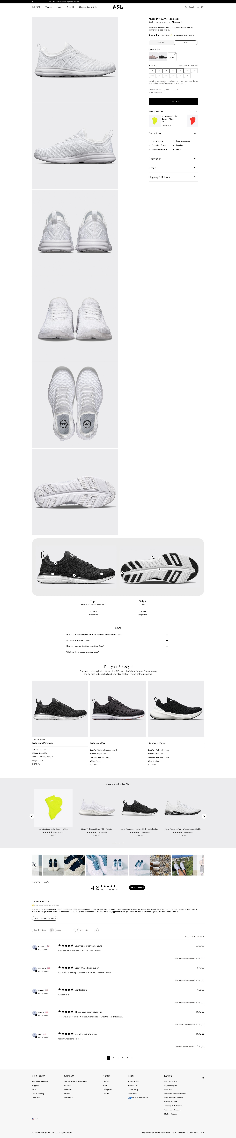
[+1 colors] (172, 54)
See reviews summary (183, 35)
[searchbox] (40, 930)
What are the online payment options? (82, 652)
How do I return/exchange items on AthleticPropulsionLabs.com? (93, 634)
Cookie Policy (133, 1089)
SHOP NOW (36, 764)
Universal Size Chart (186, 65)
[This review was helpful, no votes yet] (197, 958)
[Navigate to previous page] (104, 1058)
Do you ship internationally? (78, 640)
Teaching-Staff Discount (173, 1106)
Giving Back (107, 1089)
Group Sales (68, 1098)
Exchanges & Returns (40, 1081)
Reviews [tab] (36, 881)
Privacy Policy (133, 1081)
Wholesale (68, 1089)
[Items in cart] (202, 7)
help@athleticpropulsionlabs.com (152, 1132)
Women (48, 8)
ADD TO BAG (166, 126)
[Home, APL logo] (118, 7)
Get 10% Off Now (170, 1081)
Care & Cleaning (38, 1093)
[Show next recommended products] (196, 111)
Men (59, 8)
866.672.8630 (171, 1132)
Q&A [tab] (46, 881)
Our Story (106, 1081)
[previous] (198, 2)
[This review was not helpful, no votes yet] (201, 958)
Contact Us (36, 1098)
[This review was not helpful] (201, 1046)
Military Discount (170, 1102)
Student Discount (170, 1114)
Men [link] (185, 42)
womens (160, 83)
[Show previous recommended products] (189, 111)
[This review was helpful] (197, 1024)
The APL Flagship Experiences (75, 1081)
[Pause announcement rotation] (32, 2)
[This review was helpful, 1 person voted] (197, 1046)
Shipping (35, 1085)
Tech (105, 1085)
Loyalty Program (170, 1085)
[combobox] (65, 930)
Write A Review (137, 887)
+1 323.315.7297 (183, 1132)
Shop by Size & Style (88, 8)
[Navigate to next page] (131, 1058)
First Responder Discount (173, 1098)
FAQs (34, 1089)
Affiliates (67, 1093)
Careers (106, 1093)
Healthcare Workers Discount (175, 1093)
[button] (35, 865)
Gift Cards (168, 1089)
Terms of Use (133, 1085)
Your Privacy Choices (140, 1098)
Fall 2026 (36, 7)
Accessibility (132, 1093)
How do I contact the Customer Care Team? (85, 646)
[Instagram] (203, 1077)
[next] (204, 2)
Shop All (70, 7)
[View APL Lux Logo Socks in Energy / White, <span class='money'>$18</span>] (155, 121)
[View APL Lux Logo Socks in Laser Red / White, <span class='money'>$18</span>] (192, 121)
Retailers (67, 1085)
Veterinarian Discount (172, 1110)
